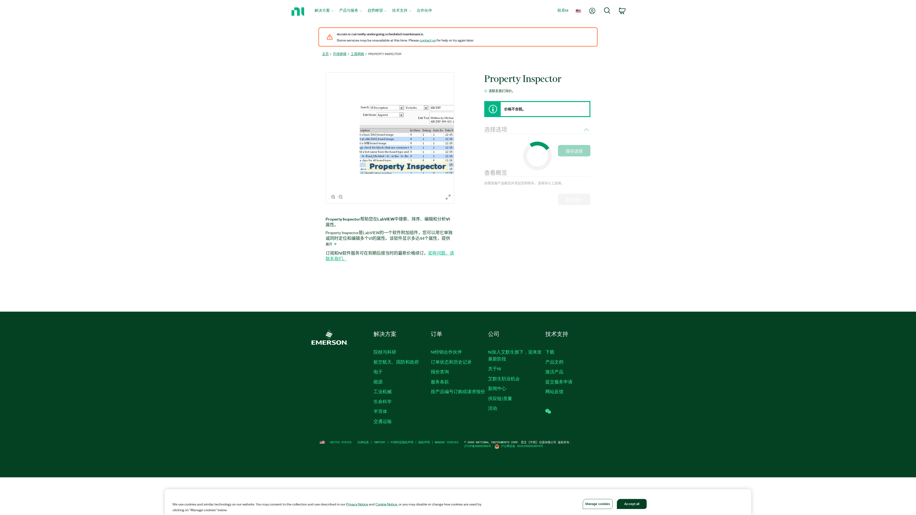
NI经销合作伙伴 (446, 352)
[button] (390, 139)
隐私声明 (424, 442)
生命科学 (383, 401)
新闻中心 (497, 388)
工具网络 (357, 54)
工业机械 (383, 391)
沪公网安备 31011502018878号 (522, 446)
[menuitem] (324, 11)
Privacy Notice (357, 504)
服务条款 (440, 381)
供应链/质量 (500, 398)
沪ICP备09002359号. (478, 446)
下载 (549, 352)
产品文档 (554, 362)
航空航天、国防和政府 (396, 362)
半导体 (380, 411)
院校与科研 (385, 352)
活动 (492, 408)
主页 (325, 54)
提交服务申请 (558, 381)
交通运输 (383, 421)
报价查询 (440, 371)
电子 (378, 371)
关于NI (494, 368)
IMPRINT (379, 442)
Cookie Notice (386, 504)
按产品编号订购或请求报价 (458, 391)
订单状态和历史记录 (451, 362)
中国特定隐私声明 (401, 442)
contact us (428, 40)
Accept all (631, 504)
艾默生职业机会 (504, 378)
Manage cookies (446, 442)
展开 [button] (329, 244)
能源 (378, 381)
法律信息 (363, 442)
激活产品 (554, 371)
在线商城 (339, 54)
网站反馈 (554, 391)
